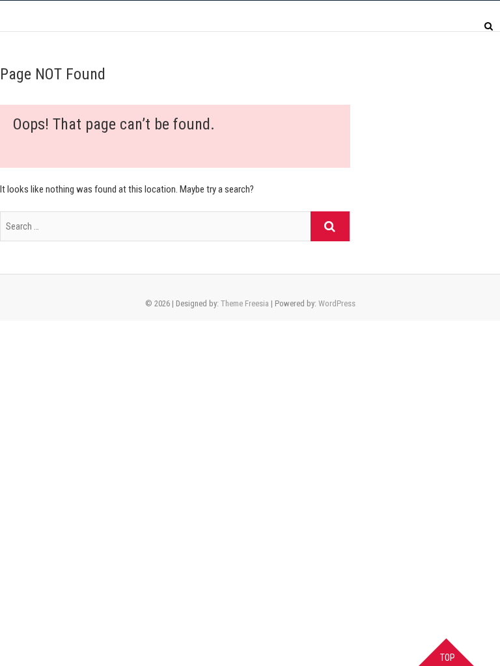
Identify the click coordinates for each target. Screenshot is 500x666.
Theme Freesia (245, 303)
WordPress (336, 303)
